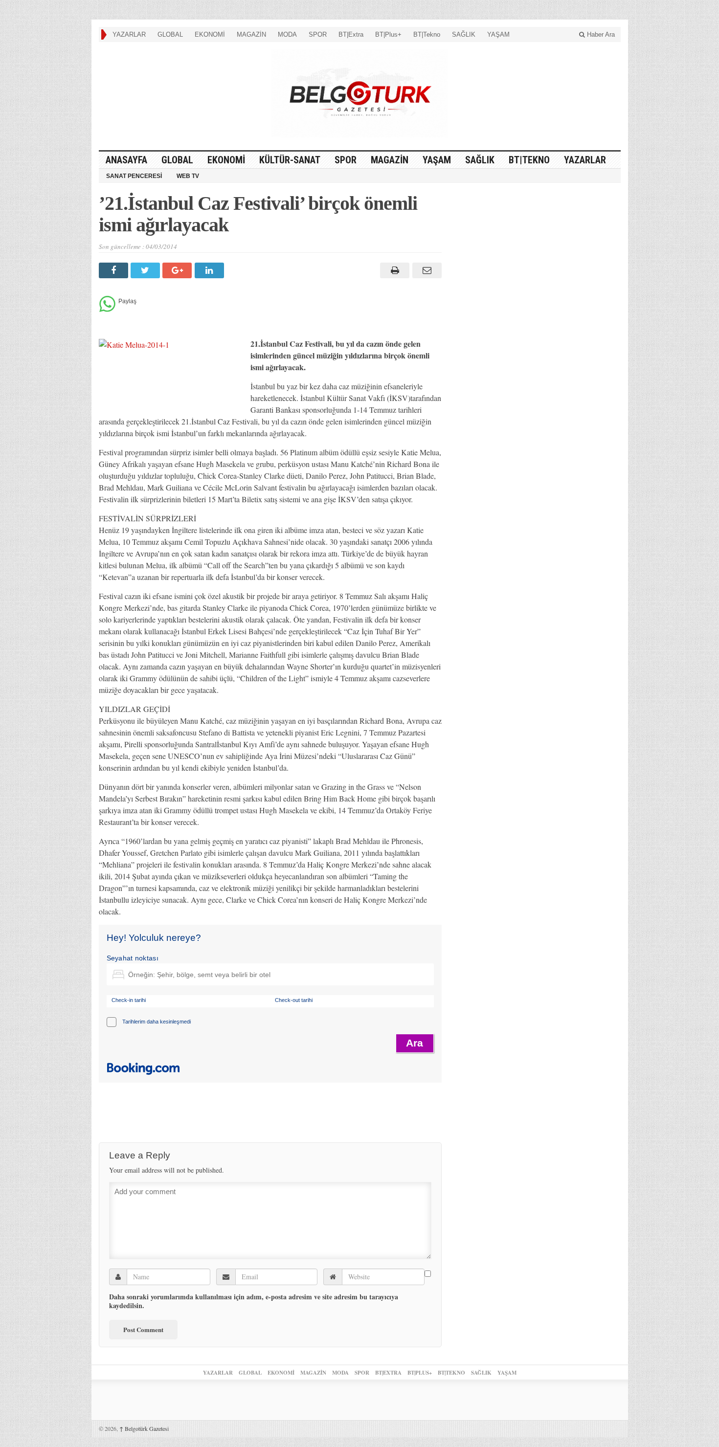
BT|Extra (350, 34)
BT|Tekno (426, 34)
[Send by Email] (425, 270)
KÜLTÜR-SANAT (289, 160)
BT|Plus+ (388, 34)
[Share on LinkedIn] (210, 270)
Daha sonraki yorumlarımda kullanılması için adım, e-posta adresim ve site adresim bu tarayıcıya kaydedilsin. (253, 1301)
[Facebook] (115, 270)
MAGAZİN (251, 34)
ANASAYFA (126, 160)
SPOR (318, 34)
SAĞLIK (463, 34)
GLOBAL (170, 34)
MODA (287, 34)
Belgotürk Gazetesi (144, 1428)
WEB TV (188, 176)
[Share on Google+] (178, 270)
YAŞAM (498, 34)
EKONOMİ (210, 34)
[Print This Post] (393, 270)
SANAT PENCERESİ (134, 176)
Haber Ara (600, 34)
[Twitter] (146, 270)
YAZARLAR (129, 34)
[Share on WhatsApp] (107, 309)
